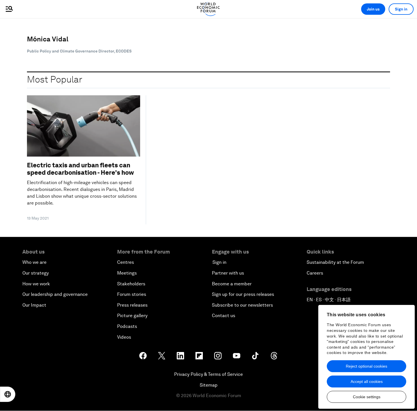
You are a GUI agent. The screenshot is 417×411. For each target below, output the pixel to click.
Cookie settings (366, 397)
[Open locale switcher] (7, 394)
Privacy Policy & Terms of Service (208, 374)
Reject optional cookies (366, 366)
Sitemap (209, 385)
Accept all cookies (367, 381)
